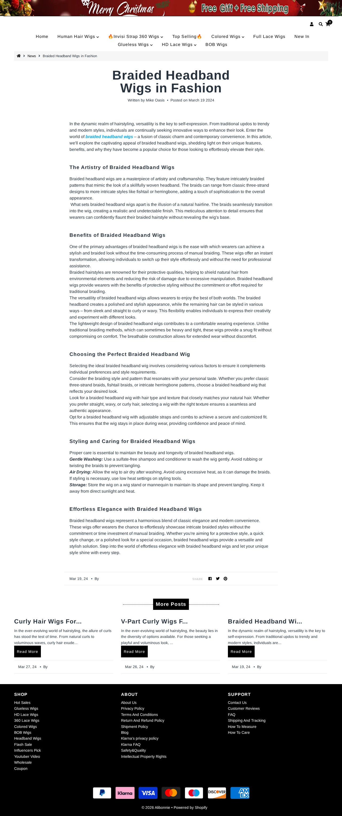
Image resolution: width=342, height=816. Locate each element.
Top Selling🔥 (187, 36)
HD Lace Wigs (178, 44)
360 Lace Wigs (26, 720)
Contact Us (237, 702)
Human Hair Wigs (76, 36)
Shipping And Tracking (247, 720)
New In (301, 36)
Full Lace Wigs (269, 36)
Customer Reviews (244, 708)
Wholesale (23, 762)
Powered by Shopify (190, 807)
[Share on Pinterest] (226, 578)
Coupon (21, 768)
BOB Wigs (216, 44)
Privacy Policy (132, 708)
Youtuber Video (27, 756)
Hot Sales (22, 702)
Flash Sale (23, 744)
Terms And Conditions (139, 714)
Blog (125, 732)
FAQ (231, 714)
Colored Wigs (226, 36)
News (32, 56)
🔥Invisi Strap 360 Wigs (134, 36)
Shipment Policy (134, 726)
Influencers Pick (27, 750)
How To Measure (242, 726)
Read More (27, 651)
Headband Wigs (27, 738)
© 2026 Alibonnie (156, 807)
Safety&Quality (133, 750)
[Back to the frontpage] (19, 56)
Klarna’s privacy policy (139, 738)
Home (42, 36)
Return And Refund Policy (142, 720)
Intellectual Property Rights (143, 756)
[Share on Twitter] (218, 578)
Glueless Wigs (134, 44)
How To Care (239, 732)
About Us (129, 702)
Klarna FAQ (131, 744)
